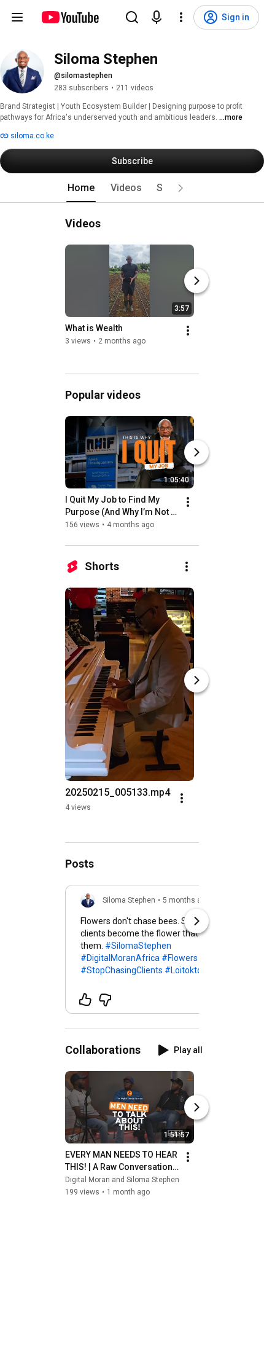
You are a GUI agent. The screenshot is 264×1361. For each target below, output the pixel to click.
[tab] (81, 188)
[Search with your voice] (156, 17)
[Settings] (181, 17)
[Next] (196, 281)
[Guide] (17, 17)
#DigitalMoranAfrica (120, 958)
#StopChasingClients (121, 970)
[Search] (132, 17)
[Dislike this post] (105, 1000)
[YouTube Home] (69, 17)
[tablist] (132, 188)
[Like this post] (85, 1000)
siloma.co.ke (31, 135)
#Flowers (179, 958)
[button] (180, 188)
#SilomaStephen (138, 946)
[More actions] (188, 330)
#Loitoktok (185, 970)
